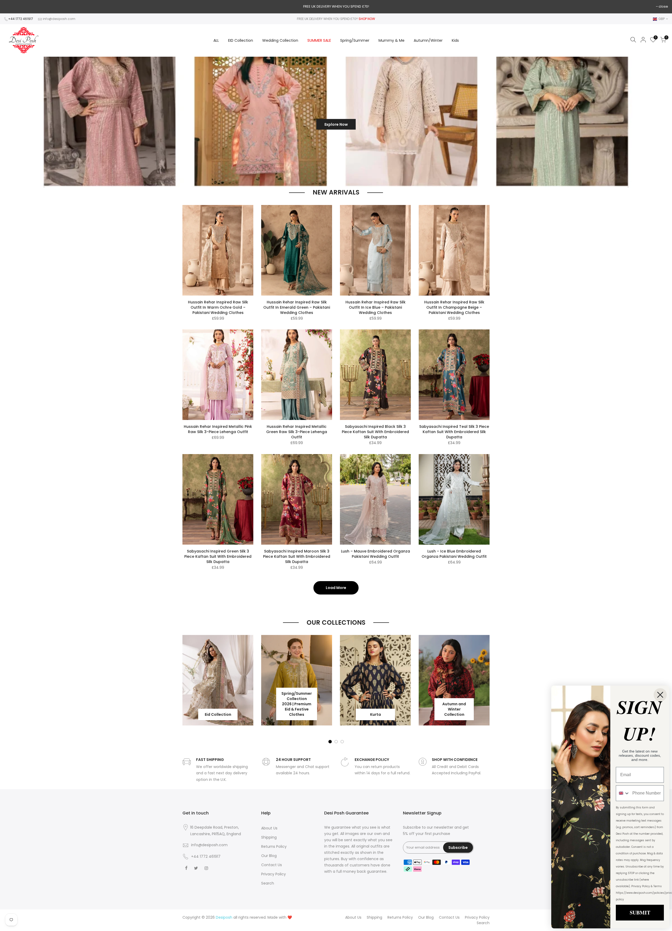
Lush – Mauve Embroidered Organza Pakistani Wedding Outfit (375, 554)
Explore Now (285, 122)
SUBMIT (640, 912)
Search (267, 883)
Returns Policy (274, 846)
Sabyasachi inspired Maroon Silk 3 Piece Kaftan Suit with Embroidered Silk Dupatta (296, 556)
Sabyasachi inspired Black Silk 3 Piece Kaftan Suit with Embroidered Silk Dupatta (375, 432)
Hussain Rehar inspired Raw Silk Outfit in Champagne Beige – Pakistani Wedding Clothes (454, 307)
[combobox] (623, 793)
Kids (455, 40)
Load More (336, 587)
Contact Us (271, 864)
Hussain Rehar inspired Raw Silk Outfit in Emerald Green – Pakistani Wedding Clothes (296, 307)
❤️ (289, 917)
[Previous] (13, 122)
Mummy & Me (392, 40)
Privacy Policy (273, 874)
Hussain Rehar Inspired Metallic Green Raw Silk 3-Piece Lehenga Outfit (296, 432)
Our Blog (269, 855)
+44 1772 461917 (20, 19)
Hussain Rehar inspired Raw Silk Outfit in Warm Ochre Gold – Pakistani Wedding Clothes (218, 307)
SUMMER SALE (319, 40)
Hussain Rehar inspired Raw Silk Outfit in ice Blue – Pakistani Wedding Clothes (375, 307)
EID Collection (240, 40)
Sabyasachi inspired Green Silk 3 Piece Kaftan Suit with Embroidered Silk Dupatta (217, 556)
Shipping (269, 837)
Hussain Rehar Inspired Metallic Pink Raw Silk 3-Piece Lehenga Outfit (218, 429)
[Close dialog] (660, 694)
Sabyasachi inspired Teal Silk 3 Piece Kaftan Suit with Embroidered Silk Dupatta (454, 432)
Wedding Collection (280, 40)
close (663, 6)
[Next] (659, 122)
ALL (216, 40)
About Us (269, 828)
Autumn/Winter (428, 40)
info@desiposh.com (59, 19)
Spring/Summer (354, 40)
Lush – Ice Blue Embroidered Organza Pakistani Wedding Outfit (454, 554)
